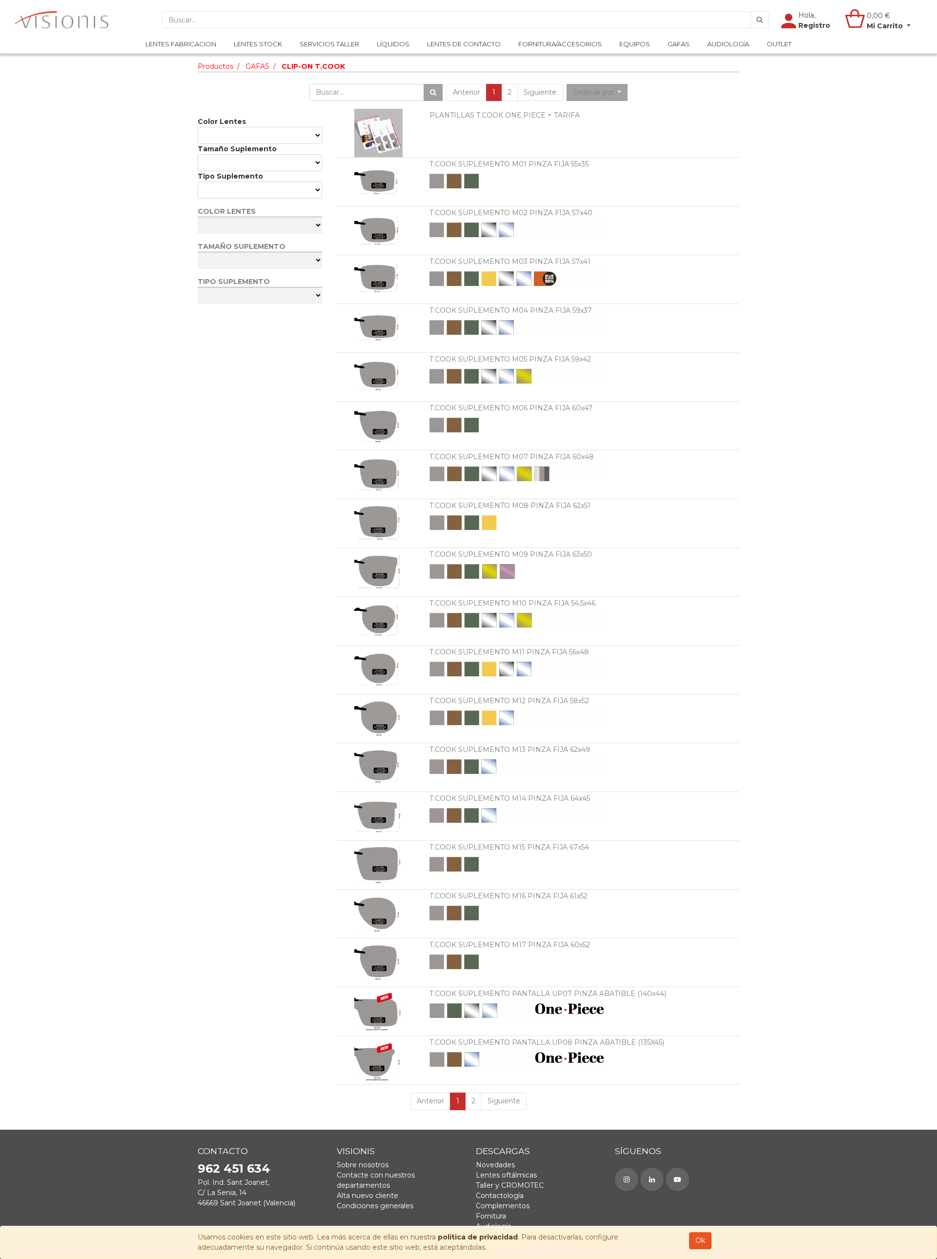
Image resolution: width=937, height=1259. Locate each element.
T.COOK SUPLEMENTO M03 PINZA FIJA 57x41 (510, 261)
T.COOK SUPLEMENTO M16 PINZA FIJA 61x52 (508, 896)
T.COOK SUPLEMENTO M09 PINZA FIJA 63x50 (510, 554)
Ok (700, 1240)
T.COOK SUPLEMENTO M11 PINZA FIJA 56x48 (509, 652)
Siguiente (540, 92)
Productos (215, 66)
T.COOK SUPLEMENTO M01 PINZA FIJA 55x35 (509, 164)
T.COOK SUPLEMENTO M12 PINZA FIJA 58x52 (509, 700)
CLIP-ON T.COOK (313, 66)
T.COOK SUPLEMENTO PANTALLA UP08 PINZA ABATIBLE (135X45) (546, 1042)
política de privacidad (478, 1237)
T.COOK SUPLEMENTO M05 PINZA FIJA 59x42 (510, 359)
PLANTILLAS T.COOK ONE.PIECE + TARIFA (504, 115)
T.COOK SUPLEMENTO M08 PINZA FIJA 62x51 (510, 505)
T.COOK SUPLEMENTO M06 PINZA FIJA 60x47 (510, 408)
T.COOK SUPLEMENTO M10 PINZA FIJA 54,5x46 (512, 603)
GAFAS (257, 66)
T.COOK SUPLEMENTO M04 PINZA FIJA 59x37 (510, 310)
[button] (597, 92)
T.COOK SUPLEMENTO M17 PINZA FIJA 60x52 (509, 944)
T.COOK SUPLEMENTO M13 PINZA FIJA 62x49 (509, 749)
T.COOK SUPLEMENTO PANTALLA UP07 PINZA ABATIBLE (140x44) (547, 993)
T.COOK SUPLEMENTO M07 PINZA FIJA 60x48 (511, 456)
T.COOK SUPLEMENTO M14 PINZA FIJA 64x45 (509, 798)
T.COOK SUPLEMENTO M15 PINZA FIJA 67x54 (509, 847)
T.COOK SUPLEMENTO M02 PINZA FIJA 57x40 (510, 212)
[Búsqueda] (760, 19)
